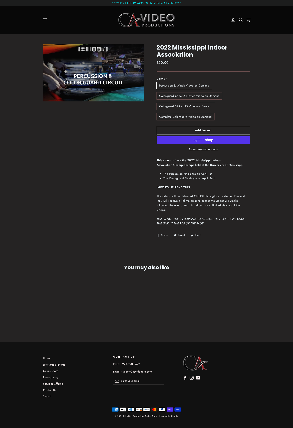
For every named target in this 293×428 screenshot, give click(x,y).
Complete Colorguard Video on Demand (185, 117)
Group (162, 79)
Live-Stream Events (54, 365)
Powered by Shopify (168, 416)
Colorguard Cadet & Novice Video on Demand (189, 96)
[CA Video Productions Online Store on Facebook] (185, 377)
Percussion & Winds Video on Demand (184, 85)
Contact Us (49, 390)
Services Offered (53, 384)
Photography (50, 377)
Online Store (50, 371)
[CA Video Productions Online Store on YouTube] (198, 377)
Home (46, 358)
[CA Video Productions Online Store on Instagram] (192, 377)
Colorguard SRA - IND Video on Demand (185, 106)
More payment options (203, 149)
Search (47, 396)
